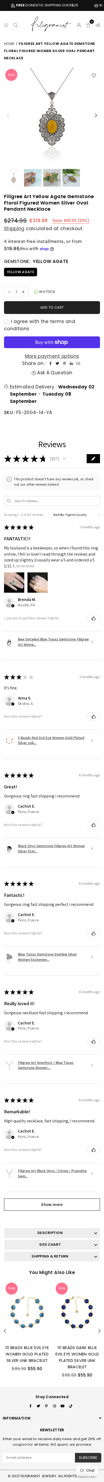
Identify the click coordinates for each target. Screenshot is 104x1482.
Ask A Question (54, 372)
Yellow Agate (20, 271)
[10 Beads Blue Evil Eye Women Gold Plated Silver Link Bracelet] (27, 1311)
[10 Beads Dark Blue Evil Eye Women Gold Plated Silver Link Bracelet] (77, 1311)
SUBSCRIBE (88, 1457)
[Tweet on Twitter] (57, 363)
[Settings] (96, 24)
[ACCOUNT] (79, 24)
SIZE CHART (50, 1244)
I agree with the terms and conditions (39, 325)
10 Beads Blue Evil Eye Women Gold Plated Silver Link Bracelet (27, 1354)
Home (9, 43)
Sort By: (59, 515)
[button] (88, 24)
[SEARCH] (15, 24)
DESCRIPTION (50, 1232)
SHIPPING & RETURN (49, 1256)
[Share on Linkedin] (71, 363)
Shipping (14, 228)
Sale (11, 75)
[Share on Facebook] (50, 363)
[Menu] (6, 24)
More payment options (52, 356)
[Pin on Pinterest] (64, 363)
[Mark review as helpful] (93, 618)
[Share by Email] (78, 363)
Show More (25, 566)
